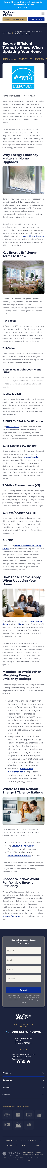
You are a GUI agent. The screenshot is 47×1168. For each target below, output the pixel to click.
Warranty (9, 1145)
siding (20, 624)
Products (7, 1073)
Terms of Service (22, 1160)
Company (7, 1080)
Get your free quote (12, 916)
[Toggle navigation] (42, 13)
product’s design (31, 457)
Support (7, 1087)
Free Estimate (36, 19)
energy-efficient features (32, 236)
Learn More (22, 7)
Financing (23, 1145)
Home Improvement (9, 59)
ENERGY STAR (12, 427)
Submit (23, 990)
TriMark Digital (38, 1155)
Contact (6, 1094)
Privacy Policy (36, 1158)
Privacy (37, 1145)
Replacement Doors (25, 59)
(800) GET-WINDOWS (25, 1031)
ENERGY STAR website (24, 846)
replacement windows (19, 855)
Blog (9, 33)
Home (4, 33)
